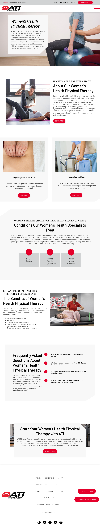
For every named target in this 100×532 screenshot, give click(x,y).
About (60, 478)
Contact (37, 491)
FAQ (55, 2)
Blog (73, 2)
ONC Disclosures (48, 513)
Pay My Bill (85, 2)
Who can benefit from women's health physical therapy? (67, 355)
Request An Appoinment (87, 499)
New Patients (41, 484)
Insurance (64, 2)
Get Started (59, 121)
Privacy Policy (48, 498)
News (58, 484)
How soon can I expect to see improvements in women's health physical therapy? (67, 381)
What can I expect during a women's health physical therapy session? (68, 364)
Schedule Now (50, 451)
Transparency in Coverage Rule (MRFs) (46, 505)
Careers (49, 491)
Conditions (49, 478)
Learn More (24, 195)
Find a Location (87, 491)
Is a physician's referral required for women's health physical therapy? (68, 372)
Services (37, 478)
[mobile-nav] (96, 8)
